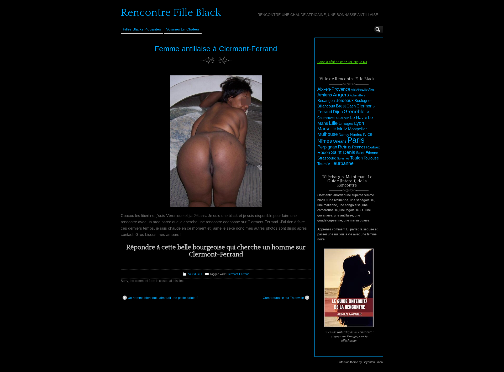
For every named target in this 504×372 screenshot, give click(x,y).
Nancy (344, 135)
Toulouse (371, 158)
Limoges (346, 123)
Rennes (358, 147)
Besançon (326, 100)
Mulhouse (327, 134)
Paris (356, 140)
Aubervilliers (357, 95)
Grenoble (354, 111)
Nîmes (324, 141)
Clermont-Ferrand (238, 274)
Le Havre (358, 117)
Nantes (356, 134)
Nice (367, 134)
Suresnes (343, 158)
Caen (351, 106)
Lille (333, 123)
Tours (322, 164)
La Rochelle (341, 118)
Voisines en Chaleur (183, 29)
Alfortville (362, 89)
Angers (341, 94)
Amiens (324, 94)
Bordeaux (344, 100)
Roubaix (373, 147)
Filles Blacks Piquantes (142, 29)
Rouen (323, 152)
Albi (353, 89)
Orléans (339, 141)
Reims (344, 146)
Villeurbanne (340, 163)
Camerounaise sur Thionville (283, 298)
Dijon (338, 111)
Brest (341, 106)
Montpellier (357, 129)
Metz (342, 128)
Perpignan (327, 146)
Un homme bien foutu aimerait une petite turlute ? (163, 298)
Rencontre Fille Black (171, 12)
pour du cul (195, 274)
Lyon (359, 123)
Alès (371, 89)
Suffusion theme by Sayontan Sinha (360, 362)
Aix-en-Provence (333, 89)
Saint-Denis (343, 152)
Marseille (326, 128)
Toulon (356, 158)
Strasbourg (326, 158)
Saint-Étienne (367, 153)
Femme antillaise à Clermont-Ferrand (216, 49)
